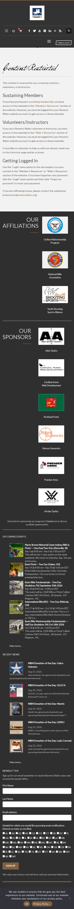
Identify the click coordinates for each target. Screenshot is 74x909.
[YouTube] (39, 30)
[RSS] (60, 30)
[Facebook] (29, 30)
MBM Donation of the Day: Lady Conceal (49, 740)
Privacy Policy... (42, 903)
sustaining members (48, 82)
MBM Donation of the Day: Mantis (46, 703)
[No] (69, 898)
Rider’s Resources (45, 132)
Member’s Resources (47, 105)
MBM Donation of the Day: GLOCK (47, 685)
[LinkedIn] (49, 30)
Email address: (10, 812)
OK (26, 903)
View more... (15, 646)
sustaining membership (41, 101)
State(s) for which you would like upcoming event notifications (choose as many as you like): (33, 827)
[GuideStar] (55, 30)
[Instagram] (44, 30)
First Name (8, 785)
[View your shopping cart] (20, 31)
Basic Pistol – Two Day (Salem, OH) (42, 564)
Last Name (8, 798)
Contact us (51, 521)
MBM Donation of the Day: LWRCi (46, 722)
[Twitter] (34, 30)
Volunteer (15, 152)
